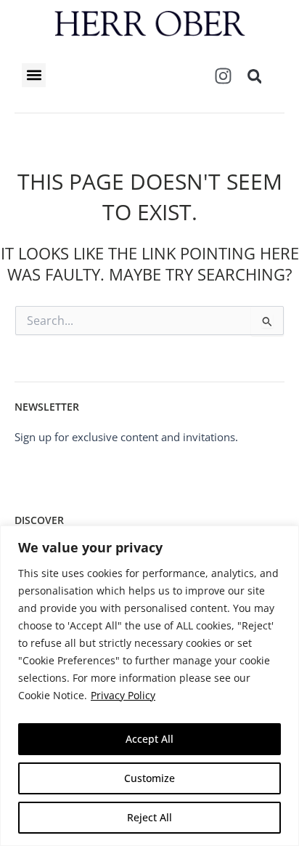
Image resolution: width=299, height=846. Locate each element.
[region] (149, 685)
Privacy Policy (123, 695)
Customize (149, 778)
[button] (34, 75)
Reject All (149, 817)
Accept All (149, 739)
